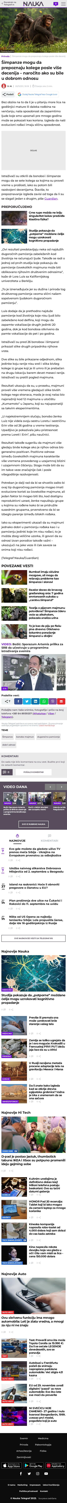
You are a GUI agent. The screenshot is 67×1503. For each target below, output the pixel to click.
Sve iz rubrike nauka (33, 824)
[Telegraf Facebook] (21, 1474)
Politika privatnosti (28, 1491)
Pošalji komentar (34, 772)
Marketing (22, 1485)
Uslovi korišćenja (47, 725)
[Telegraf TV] (46, 1474)
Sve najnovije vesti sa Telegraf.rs (33, 938)
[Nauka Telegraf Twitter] (29, 1474)
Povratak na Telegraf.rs (10, 3)
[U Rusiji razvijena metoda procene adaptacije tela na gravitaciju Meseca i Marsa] (14, 1071)
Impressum (35, 1485)
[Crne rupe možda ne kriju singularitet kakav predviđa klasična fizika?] (14, 218)
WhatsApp (39, 713)
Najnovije (15, 951)
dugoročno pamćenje (48, 737)
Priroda (5, 56)
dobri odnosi (8, 745)
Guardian (50, 198)
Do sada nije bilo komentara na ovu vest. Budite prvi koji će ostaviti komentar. (33, 763)
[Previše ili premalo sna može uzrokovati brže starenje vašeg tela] (14, 1025)
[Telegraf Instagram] (38, 1474)
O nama (11, 1485)
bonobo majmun (25, 737)
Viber (51, 713)
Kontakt (44, 1491)
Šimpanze (7, 737)
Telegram (6, 716)
